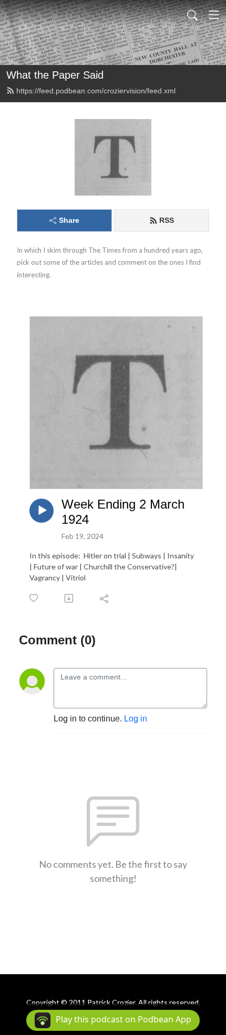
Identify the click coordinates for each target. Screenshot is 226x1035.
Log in (135, 718)
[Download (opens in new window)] (70, 598)
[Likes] (34, 597)
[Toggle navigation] (214, 15)
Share (69, 220)
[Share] (105, 598)
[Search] (192, 14)
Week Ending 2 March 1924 (122, 511)
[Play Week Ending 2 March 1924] (41, 511)
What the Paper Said (55, 75)
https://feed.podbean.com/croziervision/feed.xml (96, 91)
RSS (166, 220)
